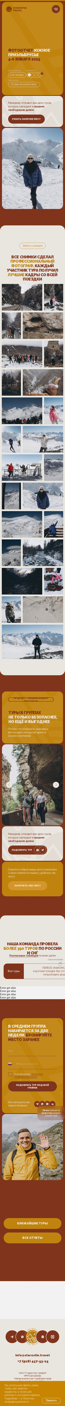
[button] (26, 119)
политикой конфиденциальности (28, 1075)
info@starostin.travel (32, 1355)
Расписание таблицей (23, 955)
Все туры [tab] (14, 971)
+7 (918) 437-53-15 (32, 1361)
